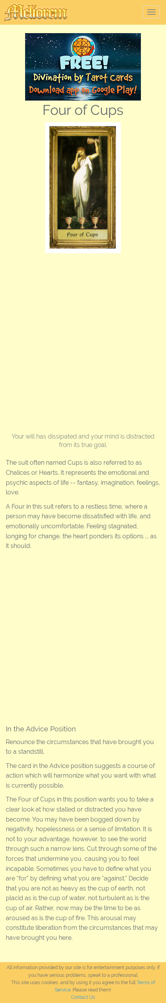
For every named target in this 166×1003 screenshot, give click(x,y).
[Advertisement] (83, 340)
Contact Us (83, 997)
